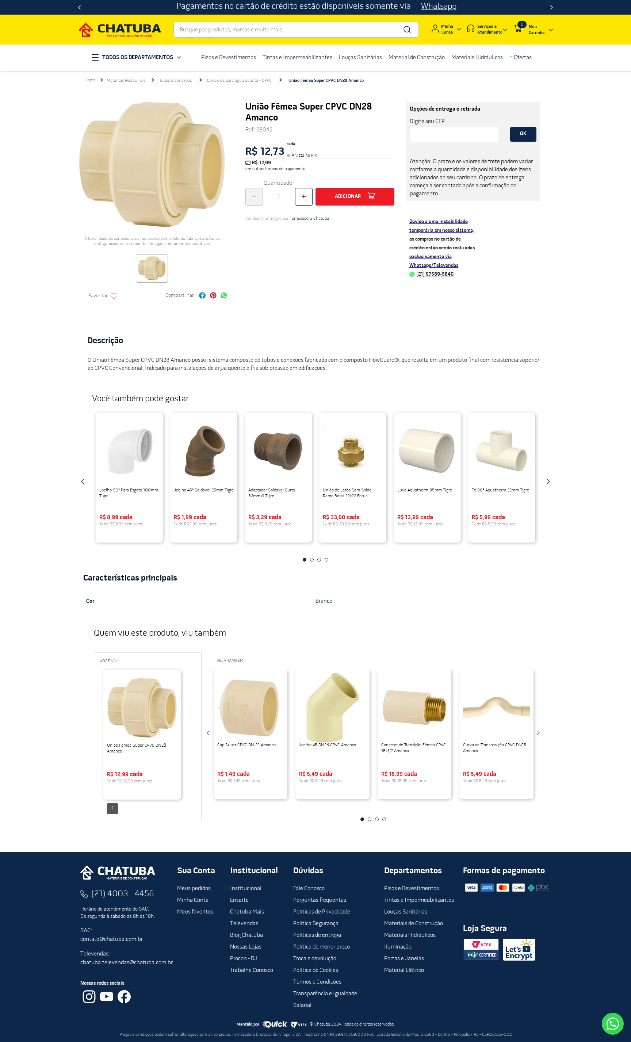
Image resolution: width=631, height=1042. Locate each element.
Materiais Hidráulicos (126, 80)
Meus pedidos (194, 889)
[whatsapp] (224, 296)
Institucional (245, 889)
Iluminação (398, 947)
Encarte (239, 900)
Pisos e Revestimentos (411, 889)
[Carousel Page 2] (312, 560)
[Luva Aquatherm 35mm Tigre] (427, 451)
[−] (254, 197)
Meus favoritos (195, 912)
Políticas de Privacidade (321, 912)
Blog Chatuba (246, 935)
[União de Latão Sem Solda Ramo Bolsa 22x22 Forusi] (353, 451)
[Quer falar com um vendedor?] (613, 1024)
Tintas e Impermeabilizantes (419, 900)
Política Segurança (316, 924)
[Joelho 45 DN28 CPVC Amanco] (332, 707)
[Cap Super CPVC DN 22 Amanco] (250, 707)
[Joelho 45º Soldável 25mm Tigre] (204, 451)
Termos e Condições (317, 982)
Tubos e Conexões (175, 80)
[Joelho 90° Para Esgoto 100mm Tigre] (129, 451)
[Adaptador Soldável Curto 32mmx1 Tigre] (278, 451)
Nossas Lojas (245, 947)
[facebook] (202, 296)
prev (83, 481)
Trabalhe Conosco (251, 970)
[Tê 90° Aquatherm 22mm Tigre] (502, 451)
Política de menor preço (321, 947)
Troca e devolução (314, 959)
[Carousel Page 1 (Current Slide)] (304, 560)
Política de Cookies (315, 970)
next (548, 481)
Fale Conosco (309, 889)
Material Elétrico (404, 970)
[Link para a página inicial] (90, 80)
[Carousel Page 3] (319, 560)
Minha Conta (193, 900)
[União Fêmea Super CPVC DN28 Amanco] (142, 708)
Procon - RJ (243, 959)
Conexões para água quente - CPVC (239, 80)
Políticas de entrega (317, 935)
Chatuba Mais (247, 912)
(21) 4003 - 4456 (122, 894)
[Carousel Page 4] (326, 560)
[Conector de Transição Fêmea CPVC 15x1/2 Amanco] (414, 707)
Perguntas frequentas (319, 900)
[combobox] (296, 30)
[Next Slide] (551, 7)
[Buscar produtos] (407, 29)
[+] (304, 197)
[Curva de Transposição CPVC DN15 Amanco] (496, 707)
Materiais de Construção (413, 924)
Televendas (244, 924)
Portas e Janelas (404, 959)
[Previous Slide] (79, 7)
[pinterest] (213, 296)
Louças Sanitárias (405, 912)
